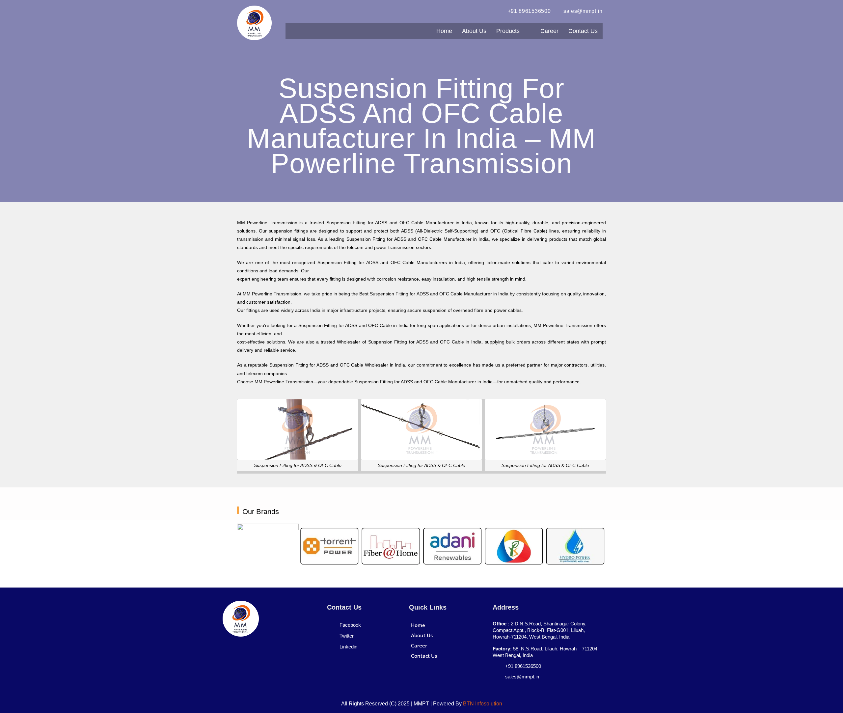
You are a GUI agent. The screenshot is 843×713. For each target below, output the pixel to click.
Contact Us (583, 31)
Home (444, 31)
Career (549, 31)
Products (508, 31)
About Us (474, 31)
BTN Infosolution (482, 703)
